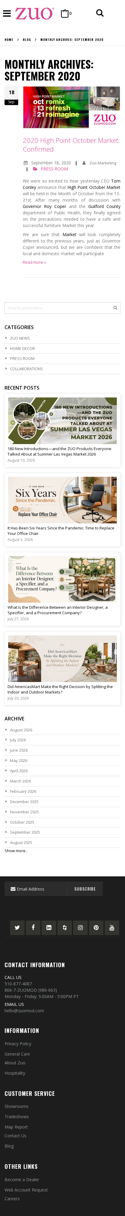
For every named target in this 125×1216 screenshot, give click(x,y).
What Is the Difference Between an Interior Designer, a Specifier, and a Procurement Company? (58, 610)
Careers (12, 1198)
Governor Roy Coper (44, 206)
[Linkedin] (49, 928)
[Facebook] (33, 928)
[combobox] (62, 308)
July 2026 (18, 740)
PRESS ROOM (54, 169)
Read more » (34, 262)
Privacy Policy (18, 1043)
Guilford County (104, 206)
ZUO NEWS (20, 338)
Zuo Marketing (103, 163)
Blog (27, 39)
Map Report (16, 1127)
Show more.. (16, 850)
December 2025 (24, 801)
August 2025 (21, 842)
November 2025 (24, 812)
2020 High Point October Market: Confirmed (71, 145)
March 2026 (20, 781)
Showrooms (17, 1106)
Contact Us (15, 1136)
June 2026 (19, 750)
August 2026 (21, 730)
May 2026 (18, 760)
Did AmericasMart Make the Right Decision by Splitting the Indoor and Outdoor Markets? (60, 689)
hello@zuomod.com (24, 1010)
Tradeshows (17, 1116)
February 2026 (23, 791)
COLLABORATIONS (26, 368)
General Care (17, 1054)
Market (69, 234)
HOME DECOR (22, 348)
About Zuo (15, 1063)
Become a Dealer (22, 1179)
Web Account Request (26, 1190)
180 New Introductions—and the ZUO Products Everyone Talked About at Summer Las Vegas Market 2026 (59, 451)
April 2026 (19, 770)
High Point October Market (93, 187)
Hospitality (15, 1073)
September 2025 (25, 832)
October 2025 (22, 822)
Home (9, 39)
